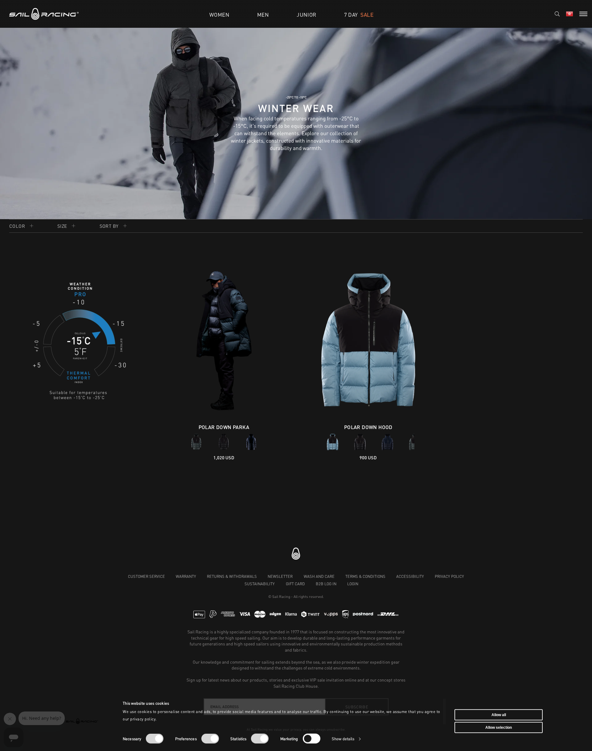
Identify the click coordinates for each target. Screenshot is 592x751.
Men (263, 14)
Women (219, 14)
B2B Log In (326, 583)
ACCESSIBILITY (410, 576)
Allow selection (498, 727)
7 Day (358, 14)
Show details (343, 738)
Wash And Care (319, 576)
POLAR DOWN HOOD (368, 427)
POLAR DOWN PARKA (224, 427)
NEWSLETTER (280, 576)
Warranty (186, 576)
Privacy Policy (449, 576)
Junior (306, 14)
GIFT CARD (295, 583)
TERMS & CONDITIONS (365, 576)
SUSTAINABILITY (260, 583)
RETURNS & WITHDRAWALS (232, 576)
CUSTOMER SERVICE (146, 576)
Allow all (498, 714)
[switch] (210, 739)
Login (352, 583)
